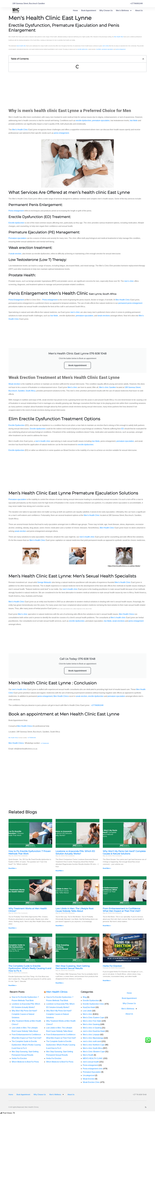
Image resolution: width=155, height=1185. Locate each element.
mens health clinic (21, 45)
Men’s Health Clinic (20, 130)
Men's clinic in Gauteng (92, 1028)
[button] (143, 59)
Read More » (13, 868)
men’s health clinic (42, 441)
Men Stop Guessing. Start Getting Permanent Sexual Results (73, 967)
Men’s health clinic (118, 617)
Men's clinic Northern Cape (94, 1045)
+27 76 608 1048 (139, 1094)
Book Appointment (88, 10)
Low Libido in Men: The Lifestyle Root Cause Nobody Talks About (74, 909)
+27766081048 (97, 705)
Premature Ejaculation (92, 1072)
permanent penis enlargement (130, 303)
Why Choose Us (106, 10)
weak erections (104, 316)
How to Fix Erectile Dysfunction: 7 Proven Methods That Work (30, 852)
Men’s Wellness (122, 10)
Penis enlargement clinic (93, 1069)
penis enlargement (121, 49)
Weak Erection (89, 1079)
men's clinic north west (92, 1041)
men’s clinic (129, 281)
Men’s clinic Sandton (107, 387)
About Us (139, 10)
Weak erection (14, 384)
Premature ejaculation (17, 238)
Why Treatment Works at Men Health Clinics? (28, 909)
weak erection (15, 254)
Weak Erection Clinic (91, 1082)
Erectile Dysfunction (17, 425)
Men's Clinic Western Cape (94, 1052)
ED (122, 429)
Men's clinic (87, 1014)
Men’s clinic (72, 387)
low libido (98, 49)
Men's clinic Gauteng (91, 1024)
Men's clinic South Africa (92, 1048)
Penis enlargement (16, 211)
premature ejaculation (107, 49)
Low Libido (87, 1011)
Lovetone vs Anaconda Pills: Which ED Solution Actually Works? (75, 852)
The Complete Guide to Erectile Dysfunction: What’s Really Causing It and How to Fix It (30, 968)
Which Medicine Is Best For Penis (25, 1062)
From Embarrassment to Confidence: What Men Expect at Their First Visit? (122, 909)
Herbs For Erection (112, 966)
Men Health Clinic (118, 36)
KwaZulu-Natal (89, 1007)
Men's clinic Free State (92, 1021)
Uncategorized (89, 1075)
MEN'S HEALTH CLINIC (93, 1058)
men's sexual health (91, 1062)
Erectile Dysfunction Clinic (93, 1004)
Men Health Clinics (126, 614)
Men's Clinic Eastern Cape (93, 1017)
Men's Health (88, 1055)
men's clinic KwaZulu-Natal (94, 1031)
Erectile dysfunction (16, 223)
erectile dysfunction (83, 49)
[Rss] (145, 1107)
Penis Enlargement (16, 300)
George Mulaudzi (44, 582)
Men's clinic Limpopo (91, 1035)
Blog (85, 997)
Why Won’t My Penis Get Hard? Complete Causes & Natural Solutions (124, 852)
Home (75, 10)
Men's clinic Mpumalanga (93, 1038)
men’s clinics (106, 45)
